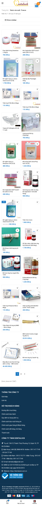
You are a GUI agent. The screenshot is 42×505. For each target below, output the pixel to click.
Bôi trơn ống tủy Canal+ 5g (30, 357)
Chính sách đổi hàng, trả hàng (12, 429)
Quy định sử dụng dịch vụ (10, 418)
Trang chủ (5, 10)
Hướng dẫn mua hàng (9, 410)
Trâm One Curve (27, 220)
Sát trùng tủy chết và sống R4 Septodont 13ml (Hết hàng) (30, 191)
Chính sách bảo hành (9, 414)
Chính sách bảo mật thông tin (11, 421)
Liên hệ (4, 400)
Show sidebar (12, 20)
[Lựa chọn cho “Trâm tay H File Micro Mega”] (37, 89)
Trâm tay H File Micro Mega (31, 107)
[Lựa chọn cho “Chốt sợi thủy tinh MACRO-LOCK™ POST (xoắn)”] (37, 288)
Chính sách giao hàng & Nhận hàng (13, 425)
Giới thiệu (5, 396)
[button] (17, 33)
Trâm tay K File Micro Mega (11, 103)
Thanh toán (5, 433)
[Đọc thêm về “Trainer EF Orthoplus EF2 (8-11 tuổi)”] (17, 116)
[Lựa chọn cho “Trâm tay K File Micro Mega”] (17, 89)
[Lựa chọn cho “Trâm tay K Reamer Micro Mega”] (17, 288)
